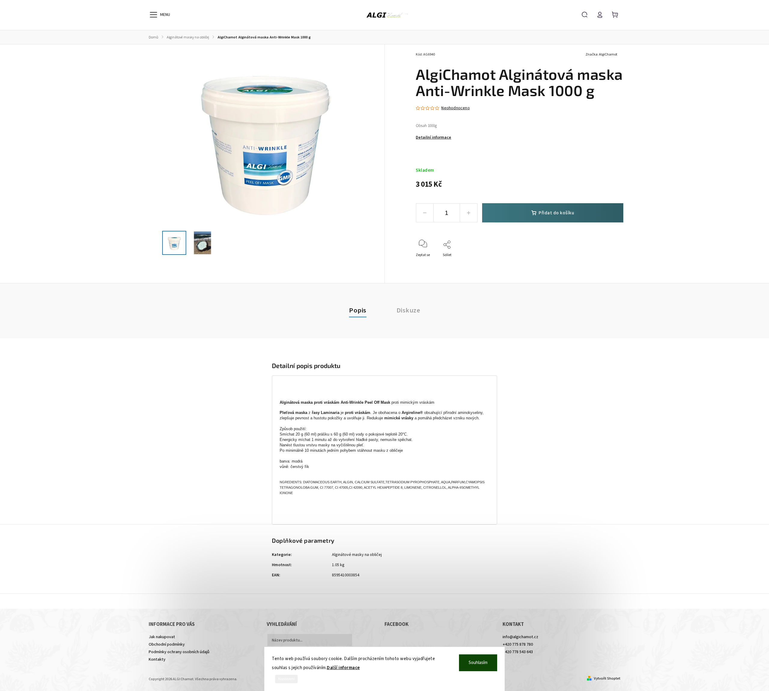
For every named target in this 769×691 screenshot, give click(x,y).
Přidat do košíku (556, 213)
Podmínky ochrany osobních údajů (179, 652)
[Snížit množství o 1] (425, 212)
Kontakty (157, 659)
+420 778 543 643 (518, 652)
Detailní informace (433, 137)
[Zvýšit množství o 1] (469, 212)
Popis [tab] (357, 310)
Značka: (601, 54)
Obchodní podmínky (167, 644)
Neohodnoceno (455, 108)
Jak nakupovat (162, 637)
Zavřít (604, 263)
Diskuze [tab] (408, 310)
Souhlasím (478, 662)
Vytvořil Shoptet (607, 678)
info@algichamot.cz (520, 637)
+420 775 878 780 (518, 644)
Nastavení (286, 679)
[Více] (153, 15)
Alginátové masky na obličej (357, 555)
